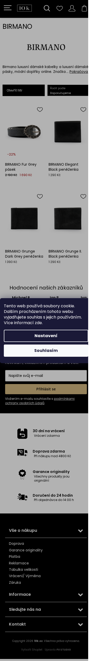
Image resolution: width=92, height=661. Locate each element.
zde (38, 323)
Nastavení (45, 336)
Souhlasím (46, 350)
